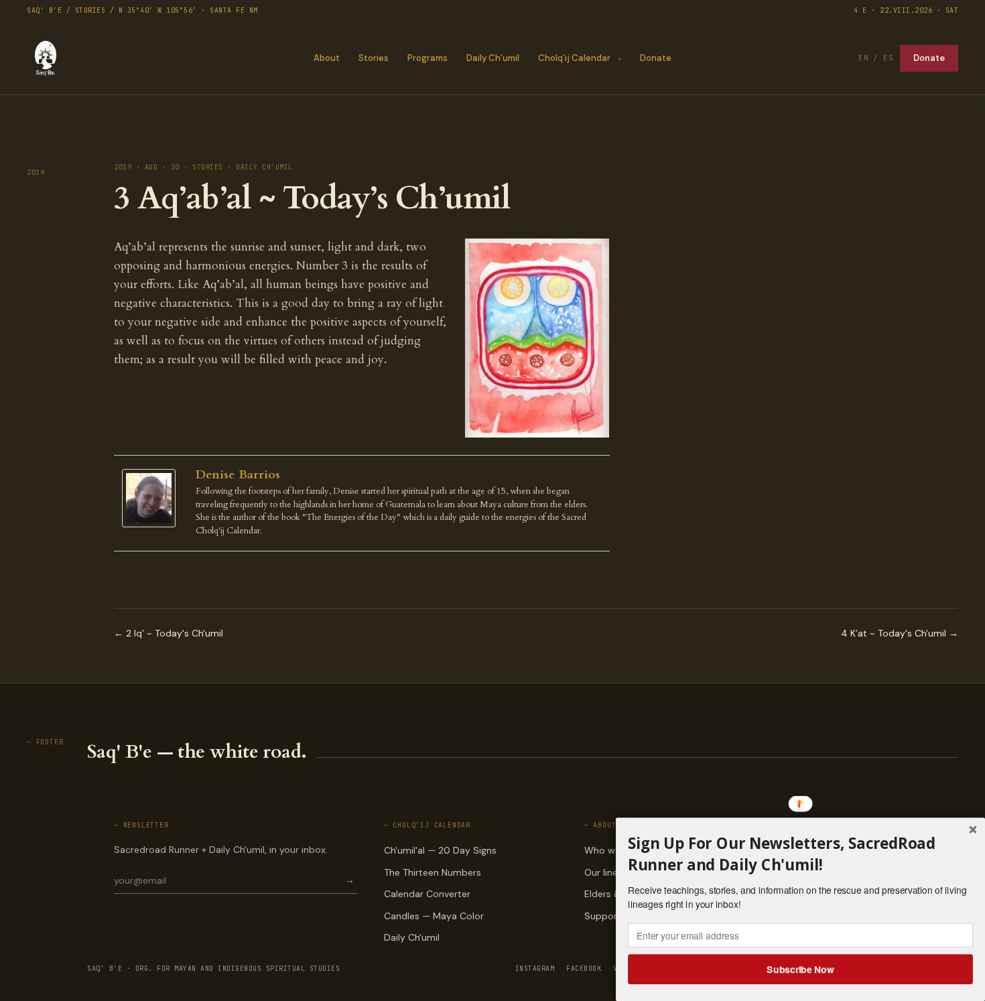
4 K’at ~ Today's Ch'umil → (899, 633)
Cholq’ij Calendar (574, 58)
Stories (373, 58)
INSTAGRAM (535, 968)
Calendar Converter (427, 894)
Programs (427, 58)
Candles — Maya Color (434, 916)
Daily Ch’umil (492, 58)
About (327, 58)
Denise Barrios (238, 474)
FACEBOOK (583, 968)
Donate (655, 58)
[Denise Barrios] (152, 498)
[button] (800, 854)
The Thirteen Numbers (432, 872)
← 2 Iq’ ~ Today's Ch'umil (168, 633)
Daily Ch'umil (412, 937)
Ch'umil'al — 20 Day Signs (440, 850)
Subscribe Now (800, 969)
